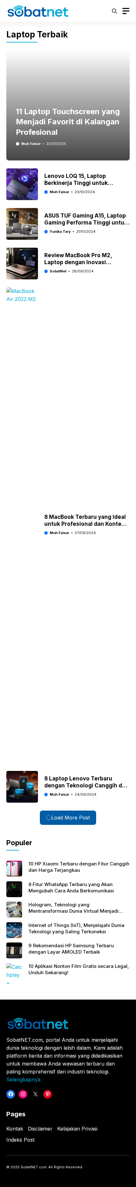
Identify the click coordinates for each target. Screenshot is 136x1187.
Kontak (14, 1128)
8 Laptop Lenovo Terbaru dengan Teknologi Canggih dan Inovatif (86, 785)
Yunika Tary (60, 231)
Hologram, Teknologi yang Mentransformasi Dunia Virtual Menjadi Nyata (73, 911)
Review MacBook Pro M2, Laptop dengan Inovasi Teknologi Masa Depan (78, 262)
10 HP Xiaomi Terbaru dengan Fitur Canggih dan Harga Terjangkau (78, 867)
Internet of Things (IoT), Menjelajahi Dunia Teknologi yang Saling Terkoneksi (76, 928)
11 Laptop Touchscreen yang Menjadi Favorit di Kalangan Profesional (68, 122)
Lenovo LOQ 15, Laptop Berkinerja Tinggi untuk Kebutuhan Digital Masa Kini (82, 183)
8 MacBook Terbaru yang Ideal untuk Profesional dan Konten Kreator (85, 524)
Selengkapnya (23, 1079)
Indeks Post (20, 1140)
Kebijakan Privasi (77, 1128)
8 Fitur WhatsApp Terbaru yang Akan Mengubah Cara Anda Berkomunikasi (71, 887)
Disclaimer (40, 1128)
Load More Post (70, 817)
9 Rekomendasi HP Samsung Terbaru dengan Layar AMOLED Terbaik (71, 948)
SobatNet (58, 271)
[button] (114, 11)
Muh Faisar (31, 143)
